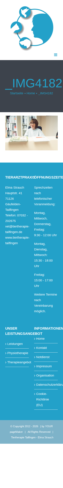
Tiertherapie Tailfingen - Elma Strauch (32, 437)
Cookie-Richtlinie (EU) (42, 399)
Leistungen (15, 344)
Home (40, 338)
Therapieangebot (17, 362)
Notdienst (43, 357)
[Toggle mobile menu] (56, 55)
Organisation (45, 375)
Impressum (44, 366)
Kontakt (41, 348)
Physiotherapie (17, 353)
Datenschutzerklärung (46, 384)
